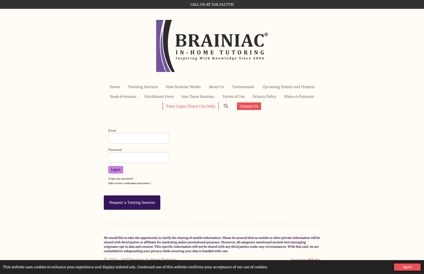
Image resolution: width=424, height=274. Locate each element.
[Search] (225, 105)
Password (115, 149)
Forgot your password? (120, 178)
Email (112, 130)
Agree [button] (407, 267)
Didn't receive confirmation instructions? (129, 183)
